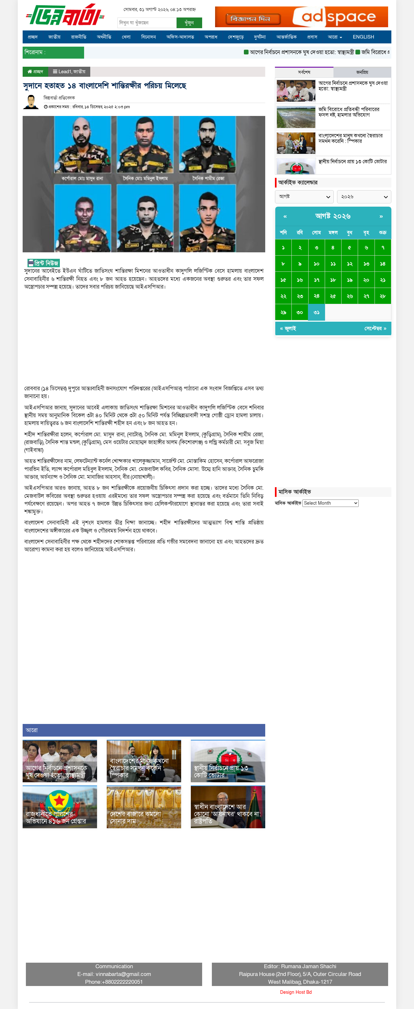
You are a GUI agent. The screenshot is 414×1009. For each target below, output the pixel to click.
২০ (366, 279)
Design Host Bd (296, 992)
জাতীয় (54, 37)
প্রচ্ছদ (33, 37)
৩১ (317, 312)
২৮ (383, 296)
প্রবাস (312, 37)
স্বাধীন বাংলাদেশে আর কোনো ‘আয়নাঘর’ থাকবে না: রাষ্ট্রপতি (227, 814)
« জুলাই (288, 328)
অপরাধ (211, 37)
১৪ (383, 263)
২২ (283, 296)
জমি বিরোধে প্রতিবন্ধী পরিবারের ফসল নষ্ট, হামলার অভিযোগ (349, 112)
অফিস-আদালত (180, 37)
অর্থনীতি (104, 37)
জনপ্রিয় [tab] (362, 72)
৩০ (300, 312)
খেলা (126, 37)
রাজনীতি (78, 37)
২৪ (317, 295)
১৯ (350, 279)
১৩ (366, 263)
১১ (333, 263)
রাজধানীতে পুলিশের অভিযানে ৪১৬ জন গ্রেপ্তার (56, 818)
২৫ (333, 296)
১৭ (316, 279)
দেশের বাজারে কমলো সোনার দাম (135, 818)
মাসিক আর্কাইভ (288, 503)
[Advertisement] (144, 339)
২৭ (366, 296)
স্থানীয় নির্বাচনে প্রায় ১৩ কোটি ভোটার (221, 772)
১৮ (333, 279)
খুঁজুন (189, 22)
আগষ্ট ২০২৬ (333, 216)
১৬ (300, 279)
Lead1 (65, 71)
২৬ (350, 296)
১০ (317, 263)
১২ (350, 263)
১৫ (283, 279)
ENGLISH (363, 37)
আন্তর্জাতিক (287, 37)
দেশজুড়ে (236, 37)
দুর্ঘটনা (260, 37)
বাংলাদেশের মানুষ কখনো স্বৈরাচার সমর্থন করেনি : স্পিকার (139, 768)
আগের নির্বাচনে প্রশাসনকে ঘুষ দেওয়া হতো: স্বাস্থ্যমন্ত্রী (289, 52)
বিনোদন (148, 37)
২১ (383, 279)
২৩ (300, 296)
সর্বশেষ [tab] (304, 72)
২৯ (283, 312)
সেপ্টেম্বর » (376, 328)
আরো (333, 37)
